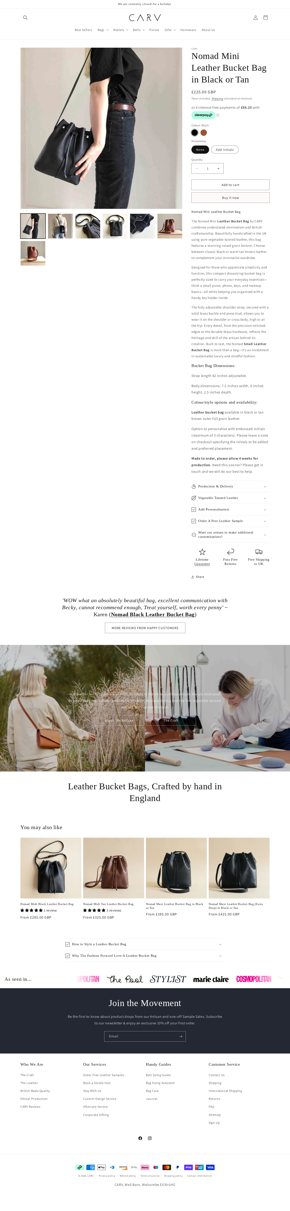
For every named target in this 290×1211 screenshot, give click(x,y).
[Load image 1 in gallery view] (33, 226)
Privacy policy (107, 1175)
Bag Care (152, 1091)
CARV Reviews (30, 1107)
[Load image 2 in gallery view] (60, 226)
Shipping (217, 98)
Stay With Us (92, 1091)
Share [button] (200, 577)
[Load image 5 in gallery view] (142, 226)
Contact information (199, 1175)
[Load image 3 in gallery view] (87, 226)
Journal (151, 1099)
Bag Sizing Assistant (160, 1083)
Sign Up (214, 1122)
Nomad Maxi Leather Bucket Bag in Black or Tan (174, 906)
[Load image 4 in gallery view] (115, 226)
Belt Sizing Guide (158, 1075)
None (200, 150)
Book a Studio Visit (97, 1083)
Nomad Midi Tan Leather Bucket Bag (108, 904)
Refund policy (128, 1175)
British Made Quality (35, 1091)
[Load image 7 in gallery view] (33, 253)
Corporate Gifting (96, 1114)
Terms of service (150, 1175)
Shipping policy (173, 1175)
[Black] (194, 132)
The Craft (171, 720)
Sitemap (215, 1114)
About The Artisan (119, 720)
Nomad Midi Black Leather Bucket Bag (47, 904)
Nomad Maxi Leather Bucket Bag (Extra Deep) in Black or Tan (236, 906)
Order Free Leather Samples (103, 1075)
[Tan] (204, 132)
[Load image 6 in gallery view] (169, 226)
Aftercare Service (95, 1107)
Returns (214, 1099)
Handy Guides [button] (158, 1064)
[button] (25, 18)
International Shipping (225, 1091)
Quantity (197, 160)
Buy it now (230, 197)
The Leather (29, 1083)
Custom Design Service (99, 1099)
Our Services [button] (94, 1064)
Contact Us (217, 1075)
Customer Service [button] (224, 1064)
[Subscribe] (181, 1036)
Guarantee (202, 564)
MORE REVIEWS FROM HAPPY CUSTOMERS (145, 628)
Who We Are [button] (31, 1064)
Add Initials (225, 150)
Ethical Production (34, 1099)
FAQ (211, 1107)
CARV (90, 1175)
